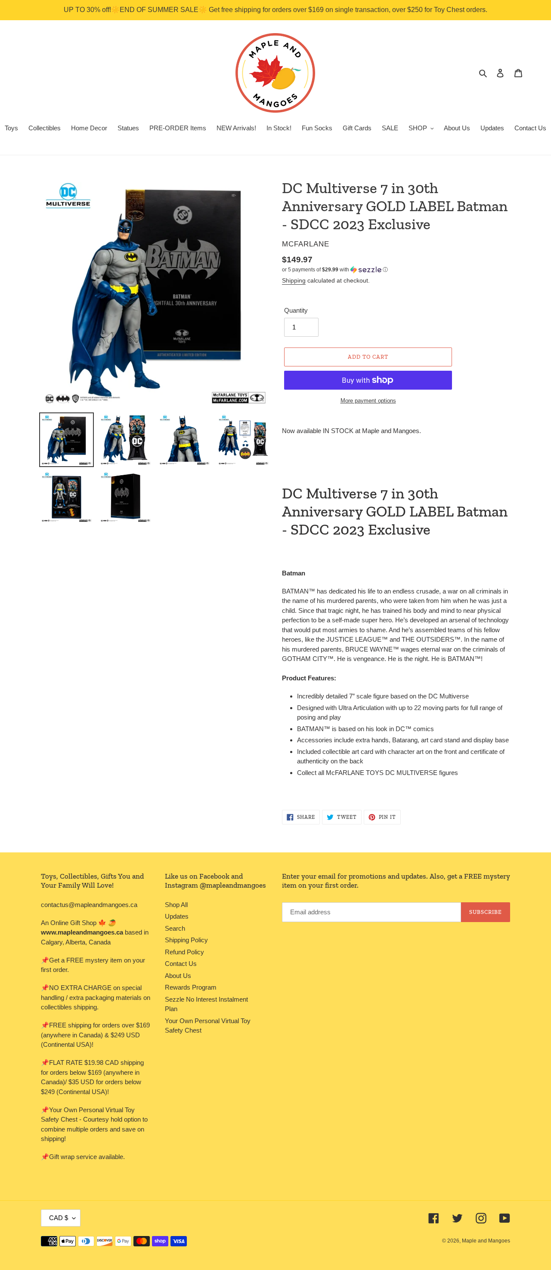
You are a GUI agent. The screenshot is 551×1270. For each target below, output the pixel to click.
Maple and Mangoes (486, 1241)
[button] (335, 270)
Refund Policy (184, 952)
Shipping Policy (186, 940)
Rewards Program (191, 987)
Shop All (176, 904)
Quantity (296, 310)
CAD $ (58, 1217)
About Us (178, 975)
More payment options (368, 400)
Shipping (294, 280)
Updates (177, 916)
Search (175, 928)
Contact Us (181, 963)
